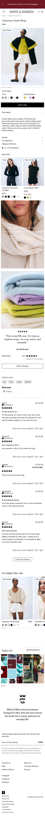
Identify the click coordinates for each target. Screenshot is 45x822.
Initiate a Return (8, 769)
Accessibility (5, 807)
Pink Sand (14, 98)
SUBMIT (40, 742)
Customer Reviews (31, 766)
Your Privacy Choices (7, 801)
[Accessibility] (3, 792)
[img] (2, 148)
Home (3, 16)
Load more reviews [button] (22, 559)
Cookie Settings (6, 809)
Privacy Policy (5, 796)
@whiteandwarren (33, 650)
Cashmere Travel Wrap (14, 16)
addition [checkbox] (28, 382)
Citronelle (25, 98)
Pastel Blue (28, 98)
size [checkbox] (4, 382)
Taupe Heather (3, 98)
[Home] (22, 12)
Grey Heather (6, 98)
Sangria (33, 98)
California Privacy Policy (8, 804)
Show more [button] (6, 387)
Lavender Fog (30, 98)
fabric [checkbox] (11, 382)
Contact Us (6, 763)
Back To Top (22, 638)
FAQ (3, 766)
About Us (27, 763)
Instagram (5, 776)
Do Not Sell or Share (7, 812)
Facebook (5, 779)
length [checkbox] (19, 382)
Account (27, 769)
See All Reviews (22, 349)
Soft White (9, 98)
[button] (36, 428)
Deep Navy (11, 98)
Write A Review (22, 366)
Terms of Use (5, 798)
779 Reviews (13, 148)
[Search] (38, 12)
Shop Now (22, 7)
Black (17, 98)
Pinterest (5, 782)
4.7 (5, 148)
